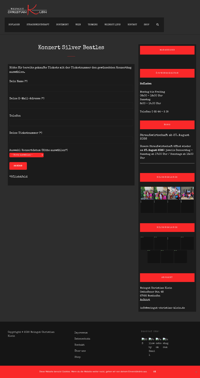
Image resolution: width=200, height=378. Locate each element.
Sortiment (62, 25)
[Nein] (196, 371)
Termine (93, 25)
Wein (78, 25)
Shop (146, 25)
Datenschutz (82, 339)
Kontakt (132, 25)
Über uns (80, 351)
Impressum (81, 333)
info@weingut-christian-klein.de (162, 308)
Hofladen (14, 25)
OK (154, 372)
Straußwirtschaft (38, 25)
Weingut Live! (113, 25)
